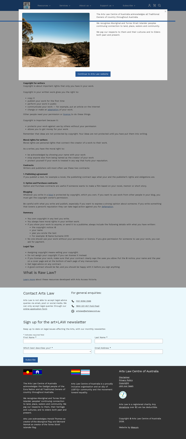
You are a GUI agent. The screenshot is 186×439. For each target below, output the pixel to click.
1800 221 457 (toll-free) (87, 306)
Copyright (124, 383)
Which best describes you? (38, 348)
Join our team (126, 386)
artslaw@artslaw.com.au (88, 311)
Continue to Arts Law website (93, 74)
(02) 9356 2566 (83, 301)
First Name (29, 337)
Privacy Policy (126, 380)
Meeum (134, 427)
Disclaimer (124, 377)
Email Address (103, 348)
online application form (35, 309)
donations (124, 407)
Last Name (101, 337)
